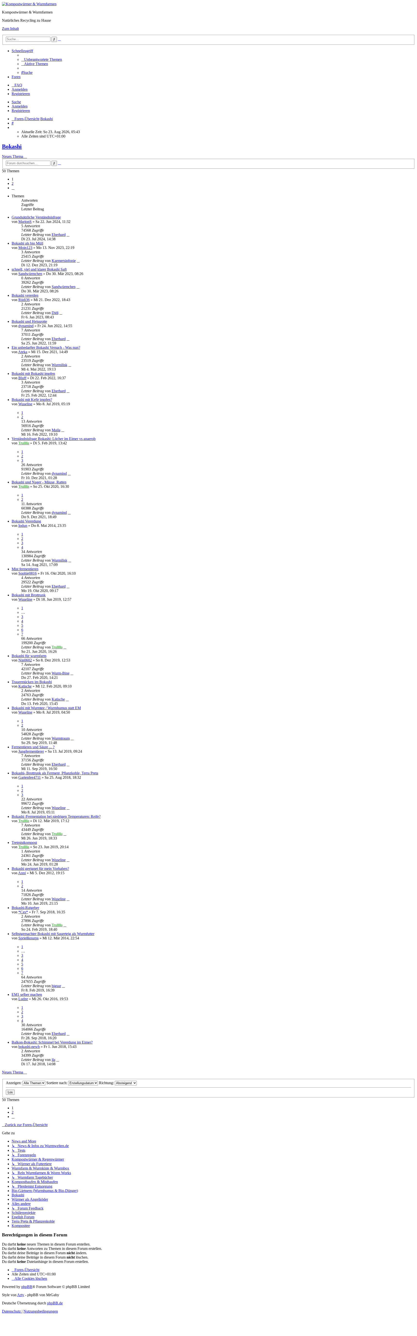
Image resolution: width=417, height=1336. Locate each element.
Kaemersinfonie (64, 261)
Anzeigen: (14, 1083)
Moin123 (25, 248)
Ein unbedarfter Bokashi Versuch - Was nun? (46, 347)
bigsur (56, 986)
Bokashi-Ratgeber (25, 908)
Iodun (22, 525)
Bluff (22, 378)
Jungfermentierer (31, 751)
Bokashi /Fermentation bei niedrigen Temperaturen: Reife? (56, 816)
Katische (25, 686)
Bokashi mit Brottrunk (29, 595)
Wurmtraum (61, 738)
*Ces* (23, 912)
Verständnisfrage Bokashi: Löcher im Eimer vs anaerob (54, 439)
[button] (13, 188)
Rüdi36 (24, 300)
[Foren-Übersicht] (29, 4)
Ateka (22, 352)
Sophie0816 (27, 573)
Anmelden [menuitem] (20, 89)
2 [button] (13, 183)
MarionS (25, 222)
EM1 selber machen (27, 994)
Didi (55, 313)
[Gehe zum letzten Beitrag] (68, 235)
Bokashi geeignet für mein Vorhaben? (40, 869)
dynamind (26, 326)
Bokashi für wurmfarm (29, 656)
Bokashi (12, 146)
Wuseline (25, 404)
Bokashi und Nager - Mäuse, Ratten (39, 482)
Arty (20, 1295)
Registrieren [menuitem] (21, 94)
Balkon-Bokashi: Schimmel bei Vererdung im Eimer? (52, 1042)
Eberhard (59, 235)
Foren (16, 77)
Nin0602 (25, 660)
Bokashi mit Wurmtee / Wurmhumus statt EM (46, 708)
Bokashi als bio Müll (27, 243)
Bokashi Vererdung (26, 521)
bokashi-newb (29, 1047)
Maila (56, 430)
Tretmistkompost (24, 842)
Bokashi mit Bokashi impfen (33, 374)
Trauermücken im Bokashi (32, 682)
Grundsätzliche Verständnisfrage (36, 217)
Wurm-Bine (61, 673)
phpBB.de (55, 1303)
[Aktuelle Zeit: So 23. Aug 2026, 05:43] (13, 127)
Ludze (23, 999)
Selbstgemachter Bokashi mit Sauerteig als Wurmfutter (53, 934)
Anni (22, 873)
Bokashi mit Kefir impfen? (32, 400)
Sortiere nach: (57, 1083)
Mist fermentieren (25, 569)
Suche (16, 102)
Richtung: (107, 1083)
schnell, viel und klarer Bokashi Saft (39, 269)
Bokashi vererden (25, 295)
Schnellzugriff (22, 51)
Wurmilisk (59, 365)
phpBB (26, 1287)
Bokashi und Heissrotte (29, 321)
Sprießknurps (28, 938)
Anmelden (20, 106)
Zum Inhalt (10, 29)
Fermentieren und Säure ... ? (33, 747)
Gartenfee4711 (29, 777)
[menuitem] (41, 59)
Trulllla (23, 443)
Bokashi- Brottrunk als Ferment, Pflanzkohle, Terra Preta (55, 773)
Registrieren (21, 111)
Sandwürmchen (30, 274)
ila (53, 1060)
